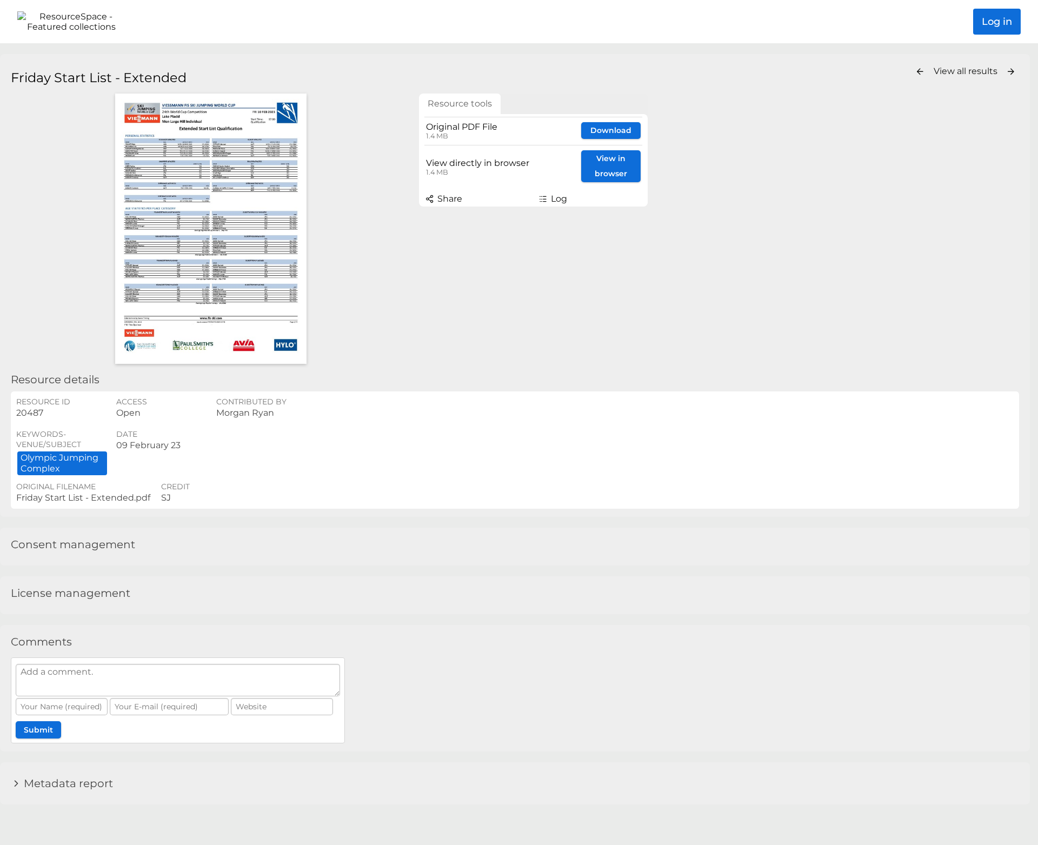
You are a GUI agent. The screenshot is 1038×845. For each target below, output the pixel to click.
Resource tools (460, 103)
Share (448, 199)
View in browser (611, 166)
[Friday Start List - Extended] (211, 229)
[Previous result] (920, 72)
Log (558, 199)
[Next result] (1011, 72)
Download (610, 130)
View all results (967, 71)
